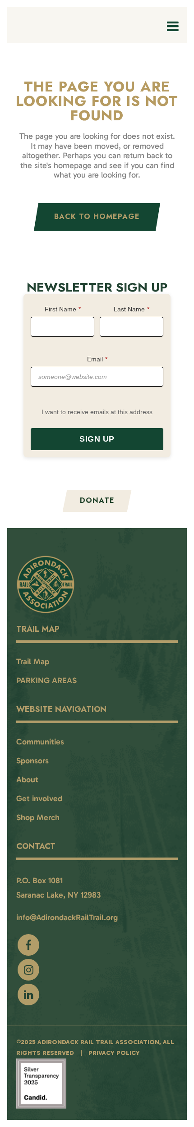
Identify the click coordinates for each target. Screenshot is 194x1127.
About (27, 780)
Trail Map (32, 661)
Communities (40, 742)
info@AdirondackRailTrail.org (67, 917)
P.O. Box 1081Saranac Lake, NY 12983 (58, 888)
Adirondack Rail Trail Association (98, 1042)
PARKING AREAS (46, 680)
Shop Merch (38, 817)
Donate (97, 500)
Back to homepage (97, 216)
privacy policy (114, 1053)
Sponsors (32, 761)
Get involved (39, 798)
